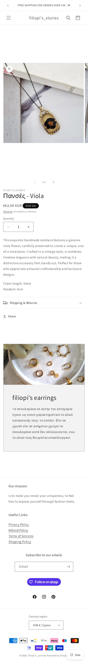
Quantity (8, 218)
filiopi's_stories (37, 655)
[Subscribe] (68, 567)
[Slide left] (34, 182)
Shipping (7, 211)
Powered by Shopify (58, 655)
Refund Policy (18, 530)
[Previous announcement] (8, 5)
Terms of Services (21, 536)
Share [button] (12, 316)
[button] (8, 18)
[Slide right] (53, 182)
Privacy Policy (19, 524)
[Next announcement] (80, 5)
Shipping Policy (20, 542)
